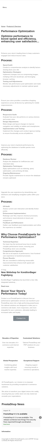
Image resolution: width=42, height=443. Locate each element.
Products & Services (14, 26)
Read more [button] (6, 424)
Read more (5, 286)
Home (3, 26)
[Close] (39, 439)
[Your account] (1, 4)
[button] (21, 318)
